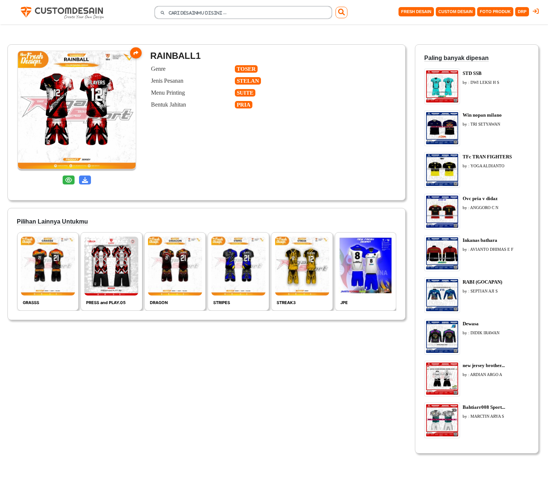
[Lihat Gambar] (68, 180)
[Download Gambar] (85, 180)
